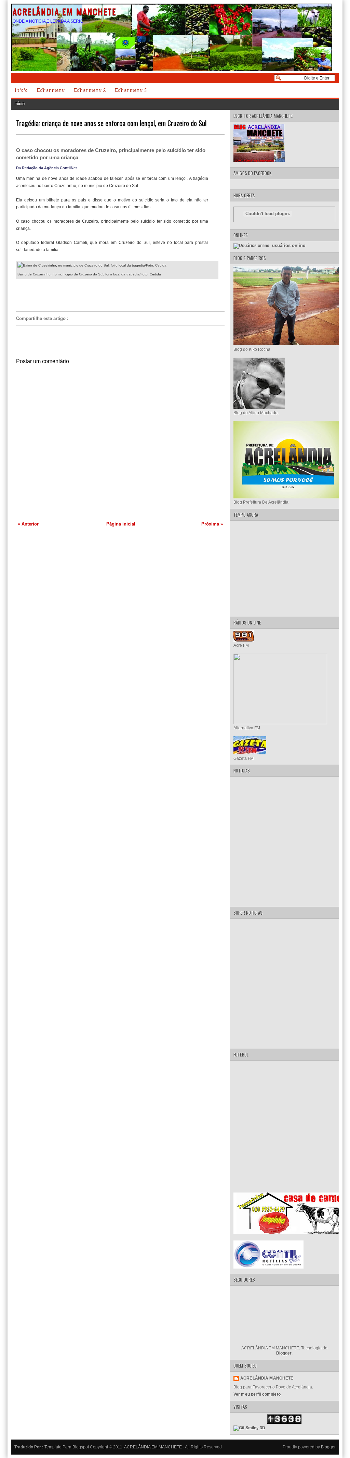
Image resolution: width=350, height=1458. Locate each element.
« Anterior (28, 524)
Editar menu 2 (90, 90)
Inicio (21, 90)
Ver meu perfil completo (257, 1394)
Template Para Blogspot (66, 1447)
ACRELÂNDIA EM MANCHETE (65, 11)
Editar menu (51, 90)
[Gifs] (249, 1427)
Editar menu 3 (131, 90)
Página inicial (120, 524)
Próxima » (212, 524)
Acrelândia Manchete (266, 1378)
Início (19, 103)
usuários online (288, 245)
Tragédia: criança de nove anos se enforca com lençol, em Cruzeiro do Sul (111, 123)
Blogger (284, 1353)
